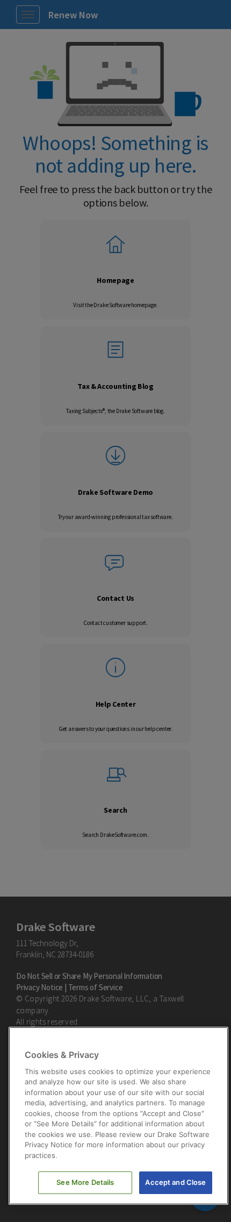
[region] (118, 1116)
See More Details (85, 1182)
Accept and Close (175, 1182)
